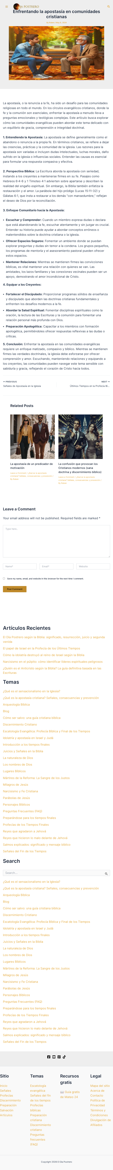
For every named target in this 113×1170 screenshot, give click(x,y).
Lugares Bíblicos (14, 771)
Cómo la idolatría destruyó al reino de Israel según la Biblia (43, 655)
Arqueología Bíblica (16, 704)
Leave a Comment (18, 473)
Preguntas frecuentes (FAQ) (37, 1139)
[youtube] (54, 1057)
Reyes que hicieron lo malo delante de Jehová (35, 838)
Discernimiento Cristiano (20, 724)
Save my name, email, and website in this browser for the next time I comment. (45, 578)
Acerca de (97, 1090)
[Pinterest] (59, 1057)
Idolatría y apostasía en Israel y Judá (28, 738)
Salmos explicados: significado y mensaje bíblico (36, 844)
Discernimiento (10, 1100)
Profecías (6, 1095)
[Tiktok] (64, 1057)
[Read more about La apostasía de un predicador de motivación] (32, 436)
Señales (5, 1090)
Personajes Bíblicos (16, 804)
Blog (6, 711)
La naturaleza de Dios (18, 758)
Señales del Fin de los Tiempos (24, 851)
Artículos (6, 1115)
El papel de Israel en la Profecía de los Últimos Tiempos (41, 648)
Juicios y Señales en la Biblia (23, 751)
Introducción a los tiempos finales (26, 744)
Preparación (8, 1105)
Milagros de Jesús (15, 784)
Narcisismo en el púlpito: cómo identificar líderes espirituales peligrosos (53, 661)
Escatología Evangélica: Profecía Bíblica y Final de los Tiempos (46, 731)
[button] (108, 6)
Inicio (3, 1086)
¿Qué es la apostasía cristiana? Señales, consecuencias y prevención (51, 698)
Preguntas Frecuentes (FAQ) (22, 811)
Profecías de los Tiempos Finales (26, 824)
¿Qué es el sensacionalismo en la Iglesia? (31, 691)
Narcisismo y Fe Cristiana (20, 791)
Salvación (6, 1110)
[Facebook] (48, 1057)
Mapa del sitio (100, 1086)
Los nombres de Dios (17, 764)
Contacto (96, 1095)
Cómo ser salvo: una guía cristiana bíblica (31, 718)
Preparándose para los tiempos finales (29, 818)
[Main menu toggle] (6, 6)
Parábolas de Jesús (16, 798)
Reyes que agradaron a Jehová (24, 831)
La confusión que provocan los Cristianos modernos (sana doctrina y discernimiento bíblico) (80, 468)
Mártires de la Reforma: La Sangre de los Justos (36, 778)
